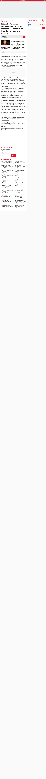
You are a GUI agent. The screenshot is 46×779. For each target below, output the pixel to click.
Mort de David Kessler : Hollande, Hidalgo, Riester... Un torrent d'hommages (19, 207)
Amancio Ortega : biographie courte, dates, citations (20, 162)
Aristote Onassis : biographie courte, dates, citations (20, 179)
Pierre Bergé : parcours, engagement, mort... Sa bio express (7, 194)
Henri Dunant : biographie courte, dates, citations (20, 166)
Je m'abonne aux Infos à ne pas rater (12, 51)
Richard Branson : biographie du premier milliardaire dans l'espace (7, 179)
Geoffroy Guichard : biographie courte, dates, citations (20, 184)
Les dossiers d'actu (32, 25)
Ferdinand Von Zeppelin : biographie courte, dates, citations (7, 201)
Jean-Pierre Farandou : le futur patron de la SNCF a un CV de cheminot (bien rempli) (20, 202)
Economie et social (20, 20)
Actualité (5, 20)
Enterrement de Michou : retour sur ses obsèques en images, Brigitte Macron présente (7, 185)
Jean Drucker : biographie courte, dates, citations (20, 189)
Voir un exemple (42, 22)
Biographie (13, 20)
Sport (30, 24)
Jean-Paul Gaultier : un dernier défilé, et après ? (7, 206)
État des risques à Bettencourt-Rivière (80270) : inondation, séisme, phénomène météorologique (6, 152)
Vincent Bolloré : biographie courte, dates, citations (20, 194)
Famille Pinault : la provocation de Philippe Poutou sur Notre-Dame (20, 198)
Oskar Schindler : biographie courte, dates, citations (7, 166)
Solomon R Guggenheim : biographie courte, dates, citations (7, 174)
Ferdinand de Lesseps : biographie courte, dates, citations (7, 170)
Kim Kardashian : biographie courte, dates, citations (7, 198)
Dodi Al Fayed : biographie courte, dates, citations (7, 190)
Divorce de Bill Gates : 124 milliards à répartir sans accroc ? (19, 170)
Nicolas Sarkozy (5, 120)
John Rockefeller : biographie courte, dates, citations (20, 174)
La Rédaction (4, 36)
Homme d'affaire (5, 21)
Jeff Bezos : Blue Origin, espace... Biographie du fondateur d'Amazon (7, 162)
